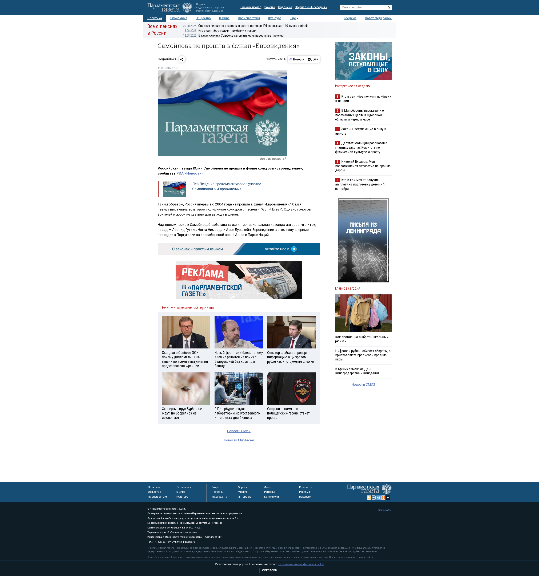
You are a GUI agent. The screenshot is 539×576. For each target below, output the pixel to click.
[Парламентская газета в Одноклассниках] (383, 497)
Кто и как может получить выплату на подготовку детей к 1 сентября (360, 184)
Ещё (293, 18)
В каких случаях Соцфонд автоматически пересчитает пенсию (233, 35)
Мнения (243, 491)
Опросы (243, 487)
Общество (203, 18)
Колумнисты (272, 496)
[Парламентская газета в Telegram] (378, 497)
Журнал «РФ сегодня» (311, 7)
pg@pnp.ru (189, 541)
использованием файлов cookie (301, 564)
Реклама (304, 491)
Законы (269, 7)
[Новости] (297, 59)
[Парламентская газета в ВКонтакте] (374, 497)
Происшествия (249, 18)
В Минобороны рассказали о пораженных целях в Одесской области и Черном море (359, 114)
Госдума (350, 18)
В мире (224, 18)
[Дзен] (313, 59)
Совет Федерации (378, 18)
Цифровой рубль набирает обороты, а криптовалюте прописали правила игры (363, 355)
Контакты (305, 487)
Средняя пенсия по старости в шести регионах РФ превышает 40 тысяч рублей (245, 26)
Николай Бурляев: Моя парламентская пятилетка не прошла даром (363, 165)
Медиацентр (220, 496)
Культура (274, 18)
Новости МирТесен (239, 440)
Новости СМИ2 (239, 431)
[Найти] (389, 7)
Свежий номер (250, 7)
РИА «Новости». (190, 173)
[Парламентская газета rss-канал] (369, 497)
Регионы (269, 491)
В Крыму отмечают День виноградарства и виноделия (357, 371)
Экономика (178, 18)
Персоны (217, 491)
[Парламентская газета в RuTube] (388, 497)
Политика (154, 18)
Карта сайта (385, 510)
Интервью (244, 496)
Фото (267, 487)
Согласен (269, 570)
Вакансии (305, 496)
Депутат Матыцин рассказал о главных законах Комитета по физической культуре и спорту (361, 147)
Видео (216, 487)
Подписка (285, 7)
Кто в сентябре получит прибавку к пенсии (219, 31)
